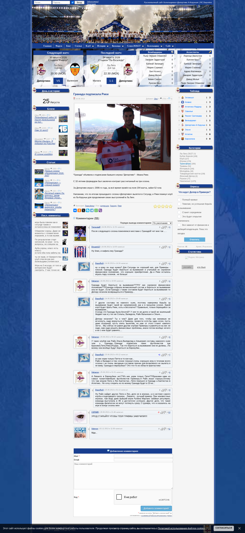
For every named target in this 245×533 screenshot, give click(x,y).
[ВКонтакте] (75, 210)
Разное (183, 178)
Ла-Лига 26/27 (186, 153)
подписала (104, 206)
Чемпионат (185, 181)
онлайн (187, 267)
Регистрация (91, 4)
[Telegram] (92, 210)
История (101, 46)
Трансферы (89, 206)
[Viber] (100, 210)
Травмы (183, 166)
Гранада (113, 206)
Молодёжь (185, 171)
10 (169, 412)
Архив (198, 247)
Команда (116, 46)
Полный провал (189, 200)
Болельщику (153, 46)
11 (169, 429)
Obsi (156, 99)
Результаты (207, 247)
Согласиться (224, 528)
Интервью (184, 168)
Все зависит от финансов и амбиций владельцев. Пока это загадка (193, 229)
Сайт (168, 46)
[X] (83, 210)
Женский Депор (187, 176)
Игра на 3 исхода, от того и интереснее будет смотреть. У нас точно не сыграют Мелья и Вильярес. (48, 269)
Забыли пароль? (93, 1)
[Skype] (87, 210)
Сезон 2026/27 (134, 46)
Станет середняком (191, 212)
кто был (201, 267)
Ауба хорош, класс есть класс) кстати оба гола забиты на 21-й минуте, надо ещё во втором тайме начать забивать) (51, 253)
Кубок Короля (186, 156)
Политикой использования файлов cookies (181, 528)
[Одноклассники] (79, 210)
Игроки (183, 161)
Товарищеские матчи (190, 173)
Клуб (88, 46)
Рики (120, 206)
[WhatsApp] (96, 210)
